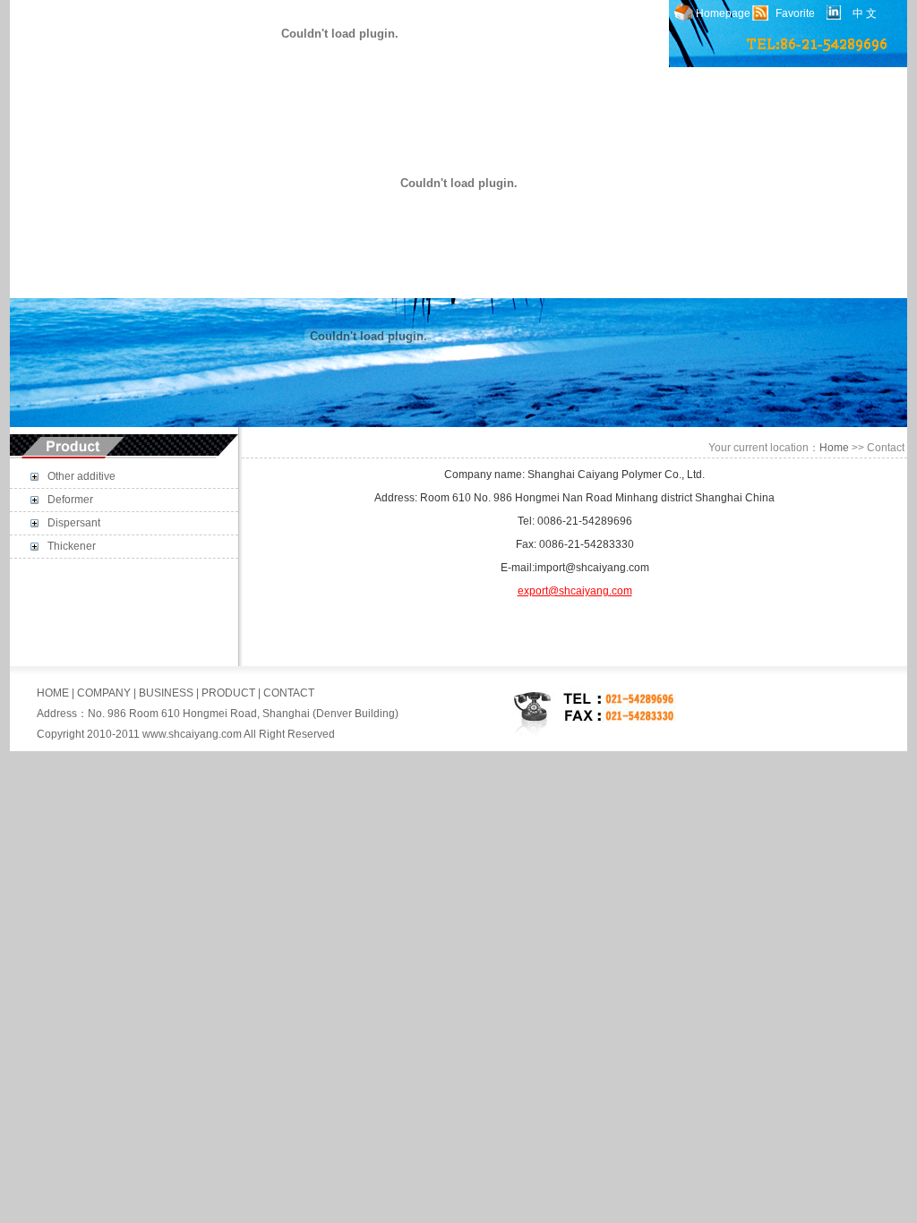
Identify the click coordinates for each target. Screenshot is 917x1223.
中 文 (865, 13)
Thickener (71, 546)
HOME (53, 693)
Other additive (81, 476)
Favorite (795, 13)
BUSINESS (166, 693)
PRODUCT (228, 693)
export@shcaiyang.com (575, 591)
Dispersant (73, 523)
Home (834, 447)
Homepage (723, 13)
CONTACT (288, 693)
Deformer (70, 499)
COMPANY (104, 693)
